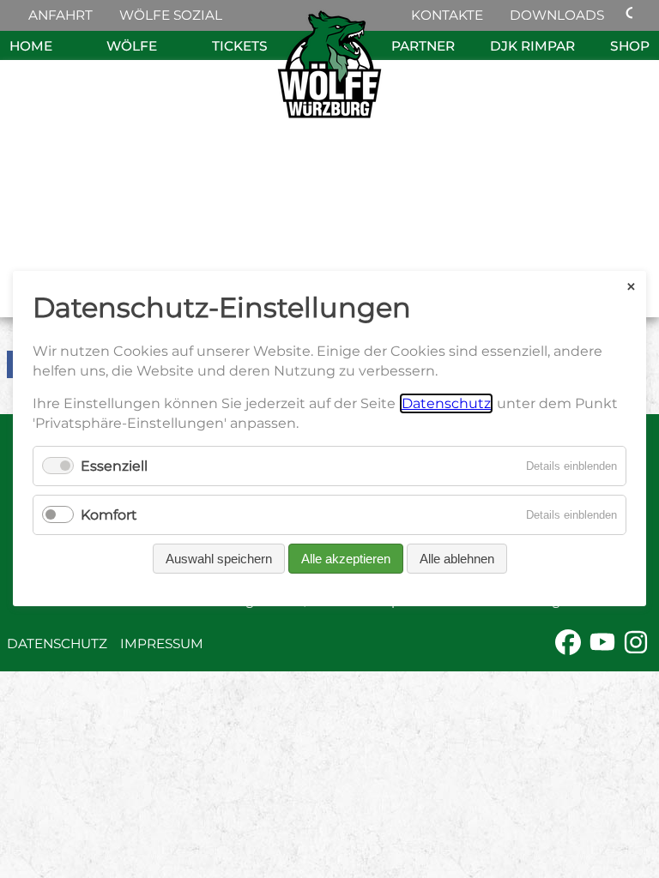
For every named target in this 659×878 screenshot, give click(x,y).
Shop (630, 46)
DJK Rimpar (532, 46)
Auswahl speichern (219, 559)
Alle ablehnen (457, 559)
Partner (423, 46)
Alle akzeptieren (345, 559)
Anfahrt (60, 15)
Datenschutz (57, 643)
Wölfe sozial (170, 15)
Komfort (109, 516)
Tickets (240, 46)
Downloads (557, 15)
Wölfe (131, 46)
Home (30, 46)
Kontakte (447, 15)
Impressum (161, 643)
